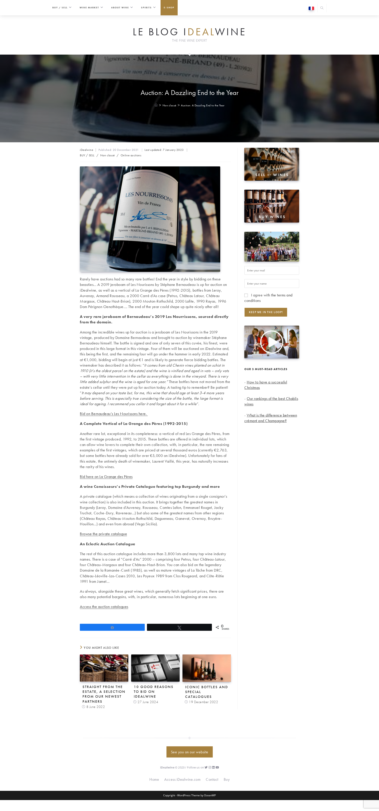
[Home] (156, 105)
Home (154, 779)
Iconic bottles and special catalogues (206, 691)
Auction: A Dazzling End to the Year (203, 105)
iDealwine (86, 150)
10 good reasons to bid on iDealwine (153, 691)
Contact (212, 779)
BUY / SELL (87, 155)
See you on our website (189, 751)
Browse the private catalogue (103, 533)
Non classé (107, 155)
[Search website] (322, 8)
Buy (227, 779)
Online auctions (131, 155)
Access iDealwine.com (182, 779)
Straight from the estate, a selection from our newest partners (103, 694)
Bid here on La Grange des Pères (106, 476)
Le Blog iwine (190, 32)
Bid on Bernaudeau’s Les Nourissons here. (114, 413)
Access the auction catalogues (104, 606)
